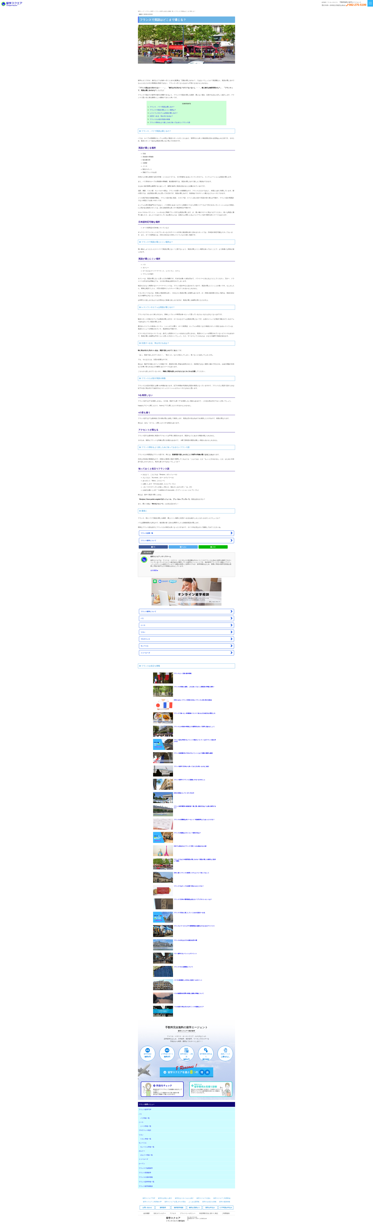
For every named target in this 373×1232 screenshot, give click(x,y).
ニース (143, 625)
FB (154, 547)
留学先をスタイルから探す (184, 1198)
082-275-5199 (357, 4)
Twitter (184, 547)
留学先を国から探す (165, 1198)
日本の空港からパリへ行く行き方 (184, 793)
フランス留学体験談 (146, 1186)
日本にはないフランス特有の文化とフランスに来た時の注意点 (193, 700)
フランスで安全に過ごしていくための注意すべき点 (189, 912)
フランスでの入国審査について (183, 967)
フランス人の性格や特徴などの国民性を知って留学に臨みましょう (194, 726)
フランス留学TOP (145, 1109)
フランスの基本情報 (146, 1177)
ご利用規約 (226, 1213)
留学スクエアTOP (149, 1198)
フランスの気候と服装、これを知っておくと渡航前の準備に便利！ (194, 686)
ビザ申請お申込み (226, 1207)
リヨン (143, 632)
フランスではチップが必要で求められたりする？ (189, 886)
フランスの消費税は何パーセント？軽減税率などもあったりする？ (194, 819)
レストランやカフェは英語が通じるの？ (164, 113)
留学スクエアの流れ (203, 1198)
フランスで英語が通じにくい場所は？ (163, 110)
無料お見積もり (194, 1207)
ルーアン (142, 1163)
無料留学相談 (178, 1207)
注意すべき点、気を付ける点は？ (161, 116)
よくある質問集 (194, 1202)
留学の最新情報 (224, 1202)
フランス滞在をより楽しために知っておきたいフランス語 (170, 122)
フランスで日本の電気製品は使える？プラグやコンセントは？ (193, 899)
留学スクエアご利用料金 (222, 1198)
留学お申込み (210, 1207)
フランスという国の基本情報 (182, 673)
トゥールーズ (145, 653)
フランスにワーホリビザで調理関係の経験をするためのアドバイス (194, 926)
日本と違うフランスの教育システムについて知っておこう (191, 873)
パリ (142, 618)
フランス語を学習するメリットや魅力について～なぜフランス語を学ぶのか (195, 740)
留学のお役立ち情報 (209, 1202)
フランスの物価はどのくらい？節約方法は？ (187, 833)
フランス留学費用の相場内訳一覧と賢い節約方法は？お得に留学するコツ (195, 807)
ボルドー (142, 1151)
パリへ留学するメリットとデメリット (185, 953)
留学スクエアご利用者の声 (152, 1202)
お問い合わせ (147, 1207)
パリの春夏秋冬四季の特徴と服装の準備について (189, 993)
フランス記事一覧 (147, 533)
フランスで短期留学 (146, 1168)
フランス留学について (148, 540)
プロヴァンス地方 (145, 1130)
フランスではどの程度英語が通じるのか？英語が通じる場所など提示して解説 (195, 860)
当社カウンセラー (159, 1213)
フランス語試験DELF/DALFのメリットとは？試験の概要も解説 (193, 753)
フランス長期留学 (145, 1172)
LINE (214, 547)
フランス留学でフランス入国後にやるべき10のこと (189, 779)
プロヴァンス (145, 639)
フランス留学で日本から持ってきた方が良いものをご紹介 (191, 766)
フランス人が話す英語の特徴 (160, 119)
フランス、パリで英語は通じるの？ (162, 107)
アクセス (173, 1213)
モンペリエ (144, 646)
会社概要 (153, 570)
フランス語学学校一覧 (146, 1182)
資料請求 (163, 1207)
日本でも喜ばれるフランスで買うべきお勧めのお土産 (190, 846)
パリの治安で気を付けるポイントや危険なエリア (189, 1006)
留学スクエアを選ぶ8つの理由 (175, 1202)
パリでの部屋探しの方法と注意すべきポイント (188, 980)
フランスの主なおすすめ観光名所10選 (185, 940)
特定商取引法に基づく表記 (208, 1213)
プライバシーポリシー (187, 1213)
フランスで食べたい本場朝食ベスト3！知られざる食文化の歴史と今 (194, 713)
